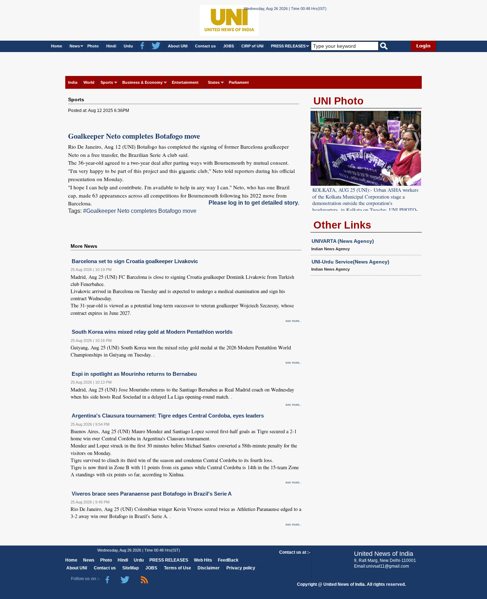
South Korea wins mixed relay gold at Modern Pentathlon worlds (152, 332)
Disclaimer (209, 568)
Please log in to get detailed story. (254, 203)
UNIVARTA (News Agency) (343, 241)
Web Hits (203, 560)
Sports (107, 82)
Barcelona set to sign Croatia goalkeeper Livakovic (135, 261)
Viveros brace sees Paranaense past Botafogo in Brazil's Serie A (152, 494)
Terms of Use (177, 568)
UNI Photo (338, 101)
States (214, 82)
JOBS (228, 46)
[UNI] (210, 20)
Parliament (239, 82)
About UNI (178, 46)
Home (56, 46)
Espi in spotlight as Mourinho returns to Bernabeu (134, 374)
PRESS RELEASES (288, 46)
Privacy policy (240, 568)
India (72, 82)
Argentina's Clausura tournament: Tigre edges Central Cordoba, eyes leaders (168, 416)
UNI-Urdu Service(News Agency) (350, 262)
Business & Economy (142, 82)
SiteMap (130, 568)
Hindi (111, 46)
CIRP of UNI (252, 46)
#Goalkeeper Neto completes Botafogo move (139, 211)
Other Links (342, 225)
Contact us (205, 46)
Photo (93, 46)
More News (84, 246)
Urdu (128, 46)
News (75, 46)
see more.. (294, 321)
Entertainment (185, 82)
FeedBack (228, 560)
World (88, 82)
